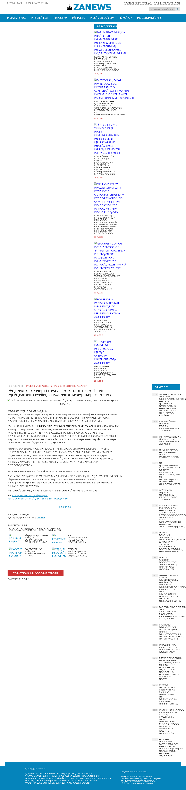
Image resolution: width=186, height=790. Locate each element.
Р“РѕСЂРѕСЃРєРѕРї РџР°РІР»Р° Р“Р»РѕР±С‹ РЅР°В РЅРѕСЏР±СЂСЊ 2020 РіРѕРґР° (166, 426)
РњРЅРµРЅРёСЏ (16, 18)
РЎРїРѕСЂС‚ (78, 18)
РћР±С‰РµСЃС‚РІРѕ (149, 18)
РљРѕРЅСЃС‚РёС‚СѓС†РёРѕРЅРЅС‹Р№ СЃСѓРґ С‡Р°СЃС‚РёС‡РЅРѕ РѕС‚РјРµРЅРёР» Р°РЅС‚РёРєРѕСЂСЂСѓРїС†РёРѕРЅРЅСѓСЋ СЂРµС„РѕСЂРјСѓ (166, 613)
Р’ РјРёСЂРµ (60, 18)
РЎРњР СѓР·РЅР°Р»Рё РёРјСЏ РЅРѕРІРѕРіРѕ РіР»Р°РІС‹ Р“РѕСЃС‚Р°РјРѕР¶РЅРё (166, 453)
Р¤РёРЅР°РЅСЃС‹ (82, 26)
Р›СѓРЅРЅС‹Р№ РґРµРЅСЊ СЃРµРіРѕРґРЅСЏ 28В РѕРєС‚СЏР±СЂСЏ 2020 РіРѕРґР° (165, 495)
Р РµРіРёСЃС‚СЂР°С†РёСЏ (167, 3)
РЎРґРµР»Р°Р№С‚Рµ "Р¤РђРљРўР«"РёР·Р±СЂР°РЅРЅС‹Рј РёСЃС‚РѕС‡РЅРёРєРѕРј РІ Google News (39, 501)
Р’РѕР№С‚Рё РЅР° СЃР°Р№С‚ (138, 3)
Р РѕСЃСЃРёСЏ (39, 18)
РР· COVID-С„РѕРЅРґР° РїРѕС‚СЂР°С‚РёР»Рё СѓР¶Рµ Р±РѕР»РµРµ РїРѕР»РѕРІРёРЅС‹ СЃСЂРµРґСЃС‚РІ (165, 563)
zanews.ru (143, 771)
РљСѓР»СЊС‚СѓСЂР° (102, 18)
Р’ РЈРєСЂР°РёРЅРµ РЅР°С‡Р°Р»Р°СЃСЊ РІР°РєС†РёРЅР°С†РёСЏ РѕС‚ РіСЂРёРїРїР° (166, 648)
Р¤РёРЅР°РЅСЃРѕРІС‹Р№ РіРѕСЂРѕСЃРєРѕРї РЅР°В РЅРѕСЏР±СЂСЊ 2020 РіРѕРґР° (166, 440)
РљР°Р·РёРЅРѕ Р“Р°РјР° (35, 769)
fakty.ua (41, 517)
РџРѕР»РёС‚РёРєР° (57, 26)
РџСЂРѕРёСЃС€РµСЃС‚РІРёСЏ (24, 26)
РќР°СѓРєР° (125, 18)
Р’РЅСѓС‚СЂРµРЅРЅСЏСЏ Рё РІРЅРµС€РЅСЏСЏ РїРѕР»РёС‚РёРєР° (56, 386)
